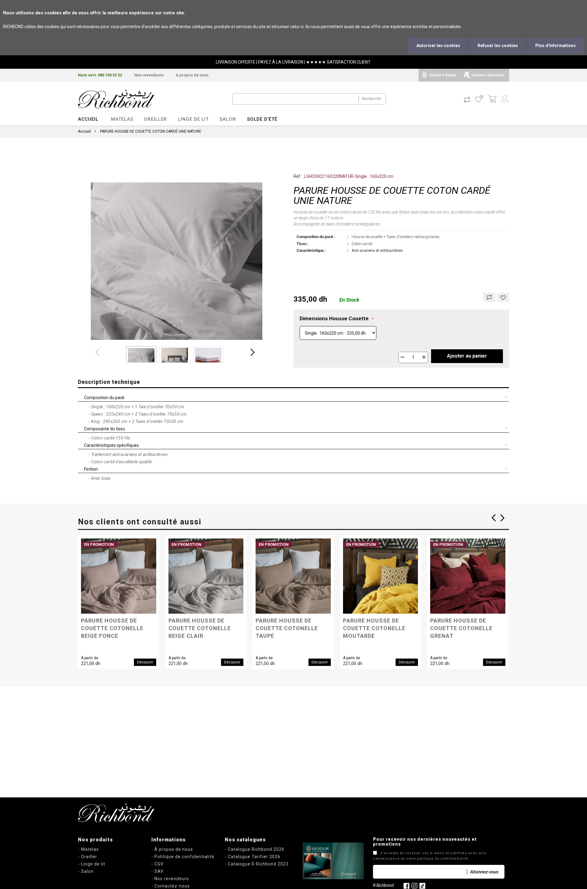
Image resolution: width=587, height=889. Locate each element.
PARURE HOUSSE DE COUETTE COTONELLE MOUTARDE (374, 623)
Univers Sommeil (487, 75)
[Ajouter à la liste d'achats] (503, 297)
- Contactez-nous (170, 885)
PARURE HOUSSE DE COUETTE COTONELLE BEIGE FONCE (112, 623)
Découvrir (145, 662)
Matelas (122, 119)
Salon (228, 119)
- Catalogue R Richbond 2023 (257, 863)
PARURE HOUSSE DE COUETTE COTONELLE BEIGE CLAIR (199, 623)
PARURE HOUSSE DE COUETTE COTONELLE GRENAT (461, 623)
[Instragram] (414, 885)
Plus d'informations (555, 45)
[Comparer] (489, 297)
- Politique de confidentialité (182, 856)
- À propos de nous (172, 849)
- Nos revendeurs (170, 878)
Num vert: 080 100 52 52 (100, 75)
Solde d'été (262, 119)
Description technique (109, 382)
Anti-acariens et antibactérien (377, 250)
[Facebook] (406, 885)
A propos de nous (192, 75)
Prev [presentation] (502, 518)
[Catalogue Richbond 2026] (333, 861)
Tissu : (302, 243)
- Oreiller (87, 856)
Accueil (88, 119)
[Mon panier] (491, 99)
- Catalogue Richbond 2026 (254, 849)
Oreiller (155, 119)
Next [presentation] (493, 518)
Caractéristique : (311, 250)
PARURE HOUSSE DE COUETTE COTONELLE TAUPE (287, 623)
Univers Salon (442, 75)
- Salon (86, 871)
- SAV (157, 871)
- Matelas (88, 849)
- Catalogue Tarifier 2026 (252, 856)
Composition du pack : (316, 236)
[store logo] (116, 99)
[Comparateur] (467, 99)
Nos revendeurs (149, 75)
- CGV (157, 863)
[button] (141, 354)
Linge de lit (193, 119)
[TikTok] (422, 885)
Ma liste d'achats (479, 99)
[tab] (293, 382)
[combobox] (309, 99)
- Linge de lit (91, 863)
